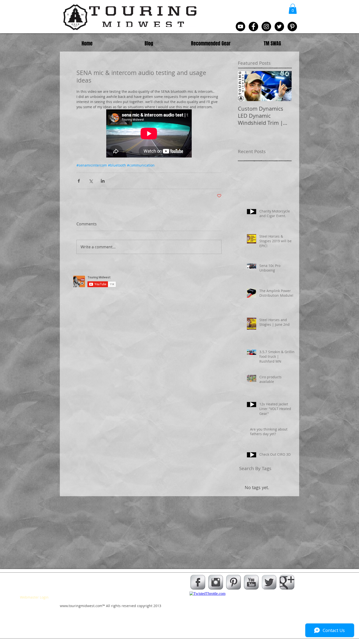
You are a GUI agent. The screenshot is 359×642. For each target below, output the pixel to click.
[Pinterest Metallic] (233, 582)
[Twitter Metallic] (269, 582)
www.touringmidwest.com (81, 605)
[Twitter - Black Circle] (279, 26)
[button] (292, 9)
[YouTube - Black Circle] (240, 26)
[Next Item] (284, 86)
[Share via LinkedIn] (102, 181)
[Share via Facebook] (78, 181)
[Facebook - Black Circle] (253, 26)
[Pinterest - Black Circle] (292, 26)
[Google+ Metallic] (287, 582)
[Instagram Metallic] (215, 582)
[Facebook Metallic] (197, 582)
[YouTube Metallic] (251, 582)
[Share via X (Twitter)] (90, 181)
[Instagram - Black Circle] (266, 26)
